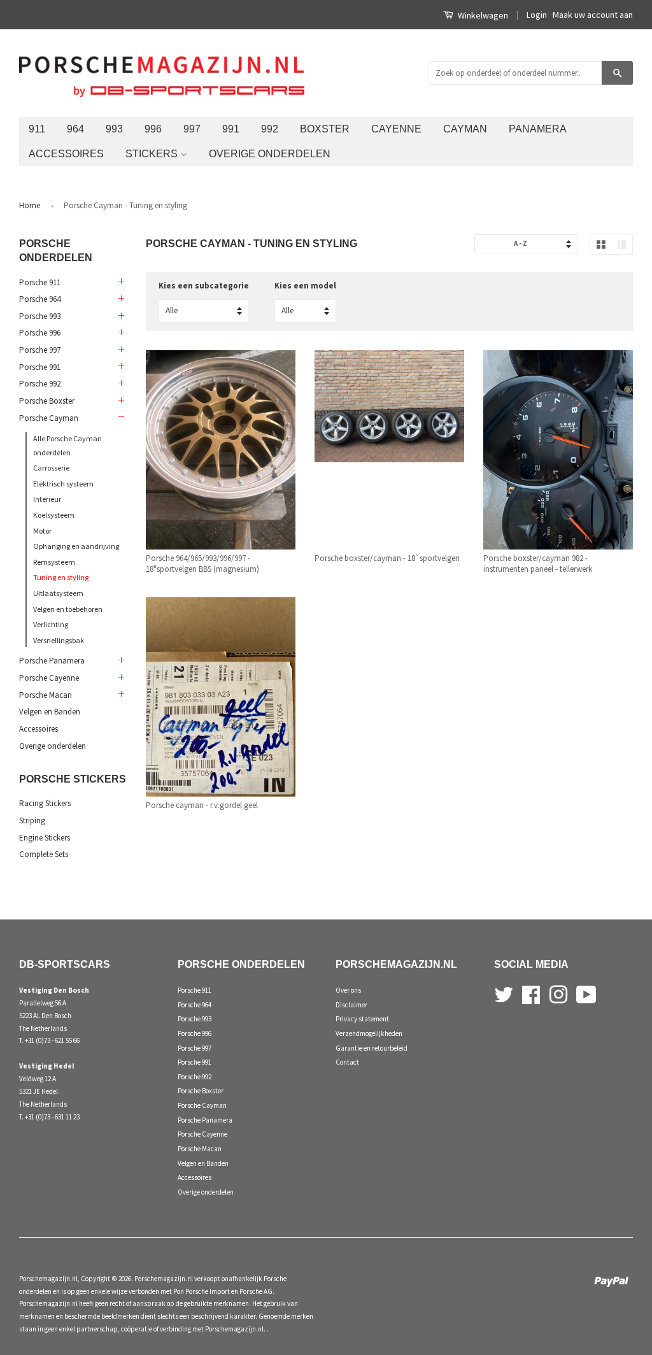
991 (230, 128)
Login (537, 14)
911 (37, 128)
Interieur (47, 499)
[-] (120, 417)
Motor (42, 531)
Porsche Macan (45, 695)
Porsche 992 (39, 383)
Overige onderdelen (269, 153)
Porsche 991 (39, 367)
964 (75, 128)
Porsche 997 (39, 349)
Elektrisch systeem (63, 483)
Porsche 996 (39, 332)
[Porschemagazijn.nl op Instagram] (558, 993)
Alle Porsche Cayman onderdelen (67, 445)
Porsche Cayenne (49, 677)
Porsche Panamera (52, 660)
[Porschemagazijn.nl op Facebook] (531, 993)
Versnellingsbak (58, 640)
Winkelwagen (482, 15)
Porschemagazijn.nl (48, 1278)
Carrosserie (51, 467)
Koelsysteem (53, 515)
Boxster (325, 128)
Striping (32, 820)
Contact (347, 1062)
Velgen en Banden (49, 711)
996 (153, 128)
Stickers (152, 153)
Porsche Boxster (46, 400)
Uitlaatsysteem (58, 593)
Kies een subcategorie (204, 285)
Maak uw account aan (593, 14)
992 (269, 128)
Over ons (348, 990)
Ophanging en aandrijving (76, 546)
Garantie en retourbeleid (372, 1048)
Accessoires (66, 153)
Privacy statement (362, 1018)
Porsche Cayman (48, 418)
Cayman (465, 128)
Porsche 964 (39, 299)
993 (114, 128)
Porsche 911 (39, 282)
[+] (120, 282)
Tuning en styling (61, 577)
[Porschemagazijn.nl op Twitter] (503, 993)
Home (29, 205)
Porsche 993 (39, 316)
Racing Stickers (45, 803)
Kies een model (305, 285)
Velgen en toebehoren (68, 609)
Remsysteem (54, 562)
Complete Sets (43, 854)
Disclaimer (351, 1004)
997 (192, 128)
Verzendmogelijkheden (369, 1033)
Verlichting (50, 624)
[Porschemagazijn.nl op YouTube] (586, 993)
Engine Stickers (44, 837)
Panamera (538, 128)
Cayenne (396, 128)
